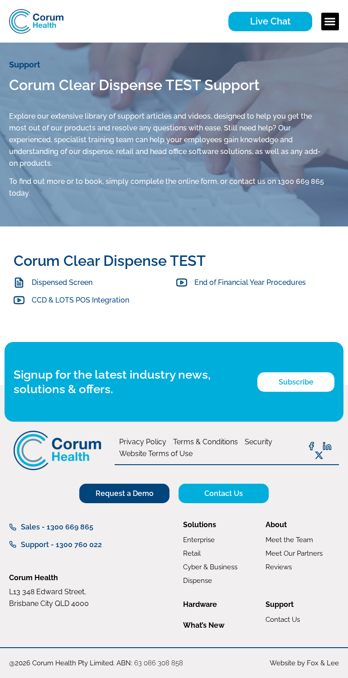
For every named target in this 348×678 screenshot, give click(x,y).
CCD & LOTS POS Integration (80, 300)
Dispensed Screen (62, 282)
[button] (330, 21)
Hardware (200, 604)
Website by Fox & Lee (304, 663)
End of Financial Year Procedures (250, 282)
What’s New (203, 625)
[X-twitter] (319, 455)
